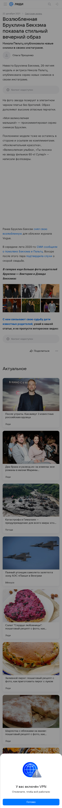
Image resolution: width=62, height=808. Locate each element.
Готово (31, 802)
